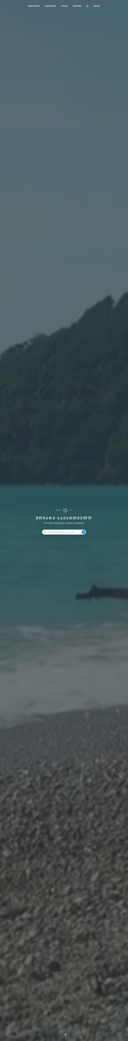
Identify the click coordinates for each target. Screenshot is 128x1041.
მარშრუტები (50, 6)
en (87, 6)
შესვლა (96, 6)
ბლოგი (64, 6)
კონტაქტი (77, 6)
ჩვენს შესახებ (34, 6)
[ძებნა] (84, 532)
